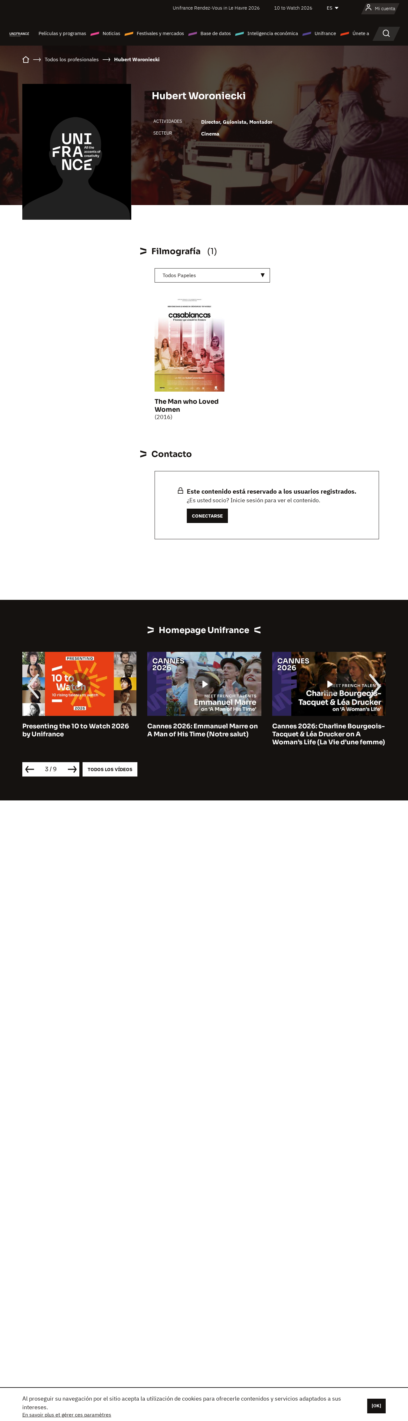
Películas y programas (62, 33)
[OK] (376, 1406)
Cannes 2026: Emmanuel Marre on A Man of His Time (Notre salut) (202, 730)
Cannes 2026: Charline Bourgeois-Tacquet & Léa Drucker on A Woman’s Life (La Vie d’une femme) (328, 734)
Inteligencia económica (272, 33)
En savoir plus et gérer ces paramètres (66, 1414)
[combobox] (212, 275)
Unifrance (325, 33)
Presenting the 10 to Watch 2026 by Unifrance (75, 730)
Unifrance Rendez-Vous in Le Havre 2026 (216, 8)
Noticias (111, 33)
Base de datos (215, 33)
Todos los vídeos (110, 769)
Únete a (361, 33)
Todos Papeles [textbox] (179, 275)
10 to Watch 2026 (293, 8)
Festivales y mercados (160, 33)
